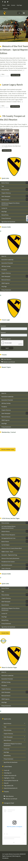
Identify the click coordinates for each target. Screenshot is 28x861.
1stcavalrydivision (18, 842)
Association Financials (7, 263)
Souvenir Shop (5, 633)
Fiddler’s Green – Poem (7, 551)
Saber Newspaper (5, 196)
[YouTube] (5, 2)
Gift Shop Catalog (5, 266)
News (5, 783)
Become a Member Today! (7, 449)
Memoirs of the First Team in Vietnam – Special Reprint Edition (14, 50)
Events (6, 770)
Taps (2, 186)
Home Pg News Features (10, 780)
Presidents (4, 269)
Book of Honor (5, 183)
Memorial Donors (5, 280)
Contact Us (4, 208)
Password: (3, 332)
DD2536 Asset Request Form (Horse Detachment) (10, 204)
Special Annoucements (10, 788)
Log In (7, 348)
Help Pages (7, 773)
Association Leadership (7, 259)
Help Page (19, 5)
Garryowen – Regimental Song (9, 555)
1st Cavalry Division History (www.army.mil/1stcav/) (8, 527)
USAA (8, 5)
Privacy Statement (6, 218)
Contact (13, 5)
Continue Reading (15, 75)
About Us (3, 256)
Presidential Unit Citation (8, 561)
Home (3, 5)
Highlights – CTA (8, 778)
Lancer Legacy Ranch (12, 84)
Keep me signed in (6, 339)
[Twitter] (7, 2)
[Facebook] (3, 2)
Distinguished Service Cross (8, 538)
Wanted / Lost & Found (9, 362)
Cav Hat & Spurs (5, 545)
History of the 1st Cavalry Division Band (11, 548)
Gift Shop (5, 8)
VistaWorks (5, 858)
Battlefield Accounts (6, 565)
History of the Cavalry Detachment (10, 558)
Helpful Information (9, 775)
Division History (5, 531)
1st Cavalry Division (8, 842)
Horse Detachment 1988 (9, 383)
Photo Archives (5, 189)
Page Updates (7, 785)
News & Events (5, 199)
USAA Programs (5, 283)
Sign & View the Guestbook (8, 221)
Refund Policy (4, 215)
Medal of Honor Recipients (8, 535)
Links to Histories (6, 568)
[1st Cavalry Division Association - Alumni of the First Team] (4, 13)
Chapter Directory (6, 193)
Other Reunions (7, 359)
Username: (3, 326)
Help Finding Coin (7, 376)
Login (19, 13)
